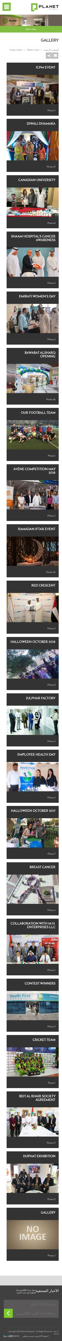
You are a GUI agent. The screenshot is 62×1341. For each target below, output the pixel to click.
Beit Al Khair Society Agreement (37, 1098)
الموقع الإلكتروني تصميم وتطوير (35, 1336)
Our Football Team (38, 413)
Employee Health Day (36, 754)
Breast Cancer (42, 867)
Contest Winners (40, 983)
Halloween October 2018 (33, 642)
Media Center (33, 50)
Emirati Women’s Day (37, 296)
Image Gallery (16, 50)
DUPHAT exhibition (39, 1156)
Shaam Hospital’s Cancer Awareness (33, 238)
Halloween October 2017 (33, 811)
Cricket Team (44, 1040)
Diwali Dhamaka (41, 124)
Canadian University (36, 180)
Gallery (48, 1212)
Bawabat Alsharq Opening (40, 354)
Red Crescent (43, 585)
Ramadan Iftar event (36, 529)
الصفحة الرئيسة (51, 50)
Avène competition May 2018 (34, 471)
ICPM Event (45, 67)
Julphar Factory (40, 698)
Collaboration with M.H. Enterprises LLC (33, 925)
